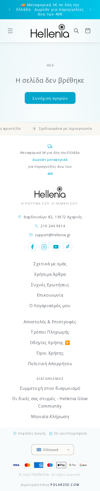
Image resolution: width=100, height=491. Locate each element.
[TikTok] (67, 246)
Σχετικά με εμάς (50, 264)
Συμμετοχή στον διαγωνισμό (50, 388)
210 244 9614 (53, 225)
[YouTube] (56, 246)
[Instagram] (44, 246)
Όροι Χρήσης (50, 353)
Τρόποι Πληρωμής (50, 332)
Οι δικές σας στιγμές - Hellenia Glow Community (50, 402)
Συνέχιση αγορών (50, 98)
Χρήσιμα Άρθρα (50, 274)
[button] (10, 30)
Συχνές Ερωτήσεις (50, 285)
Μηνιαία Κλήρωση (50, 416)
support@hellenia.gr (53, 234)
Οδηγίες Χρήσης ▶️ (50, 342)
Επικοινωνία (50, 295)
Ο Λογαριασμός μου (50, 305)
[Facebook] (32, 246)
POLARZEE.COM (65, 485)
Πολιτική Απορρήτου (50, 363)
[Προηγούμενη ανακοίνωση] (9, 9)
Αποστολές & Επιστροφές (50, 322)
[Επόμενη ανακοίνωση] (90, 9)
